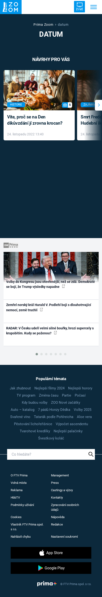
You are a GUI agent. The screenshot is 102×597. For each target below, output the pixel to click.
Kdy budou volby (34, 402)
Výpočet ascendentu (72, 424)
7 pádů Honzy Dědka (54, 410)
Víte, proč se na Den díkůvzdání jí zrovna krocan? (34, 120)
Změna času (48, 395)
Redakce (57, 524)
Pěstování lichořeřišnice (33, 424)
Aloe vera (84, 417)
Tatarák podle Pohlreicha (53, 417)
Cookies (16, 517)
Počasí (80, 395)
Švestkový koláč (51, 438)
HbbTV (15, 497)
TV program (26, 395)
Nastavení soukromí (64, 536)
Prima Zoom (43, 24)
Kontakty (57, 497)
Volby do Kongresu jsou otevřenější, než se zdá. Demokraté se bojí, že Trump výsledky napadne (50, 284)
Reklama (17, 490)
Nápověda (58, 517)
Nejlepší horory (80, 388)
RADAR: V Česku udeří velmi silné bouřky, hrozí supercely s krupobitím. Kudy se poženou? (50, 330)
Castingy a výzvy (62, 490)
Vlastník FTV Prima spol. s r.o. (27, 527)
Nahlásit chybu (21, 536)
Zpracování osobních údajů (65, 507)
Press (55, 483)
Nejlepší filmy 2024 (49, 388)
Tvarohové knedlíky (35, 431)
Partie (66, 395)
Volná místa (19, 483)
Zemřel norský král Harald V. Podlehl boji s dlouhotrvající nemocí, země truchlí (48, 307)
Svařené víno (20, 417)
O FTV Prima (19, 475)
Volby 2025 (82, 410)
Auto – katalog (22, 410)
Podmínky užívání (22, 505)
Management (60, 475)
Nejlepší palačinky (68, 431)
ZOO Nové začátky (65, 402)
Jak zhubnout (20, 388)
